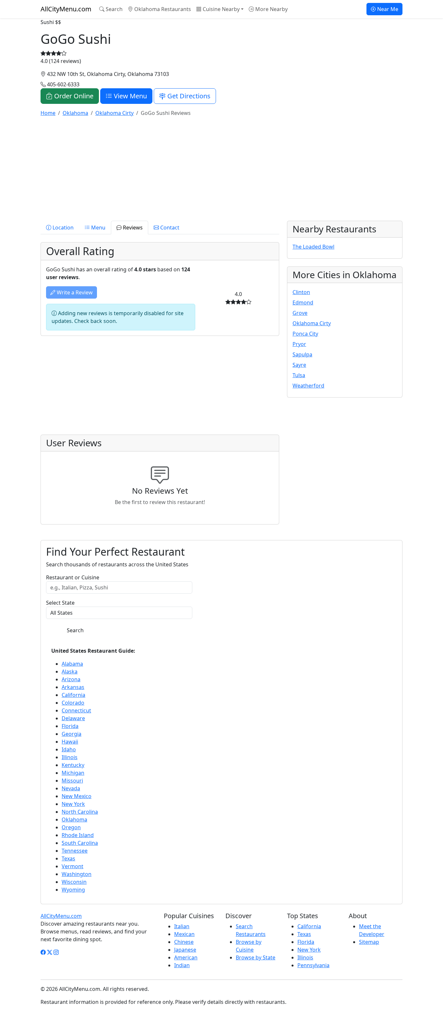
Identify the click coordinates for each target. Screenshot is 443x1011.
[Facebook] (43, 952)
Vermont (72, 866)
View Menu (129, 96)
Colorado (73, 702)
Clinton (301, 292)
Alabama (72, 663)
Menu (97, 227)
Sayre (299, 364)
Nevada (71, 788)
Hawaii (70, 741)
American (186, 957)
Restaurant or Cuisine (72, 577)
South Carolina (80, 842)
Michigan (73, 772)
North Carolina (80, 811)
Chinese (184, 941)
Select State (60, 602)
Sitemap (369, 941)
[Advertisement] (221, 167)
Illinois (70, 757)
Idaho (69, 749)
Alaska (70, 671)
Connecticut (76, 710)
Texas (68, 858)
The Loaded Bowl (313, 246)
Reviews (132, 227)
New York (73, 804)
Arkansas (73, 687)
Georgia (71, 733)
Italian (181, 926)
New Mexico (76, 796)
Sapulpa (302, 354)
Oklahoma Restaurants (162, 9)
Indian (182, 965)
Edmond (303, 302)
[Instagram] (56, 952)
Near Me (387, 9)
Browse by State (255, 957)
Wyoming (73, 889)
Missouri (72, 780)
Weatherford (308, 385)
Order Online (73, 96)
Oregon (71, 827)
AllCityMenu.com (66, 9)
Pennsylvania (313, 965)
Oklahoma (74, 819)
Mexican (184, 934)
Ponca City (305, 333)
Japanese (185, 949)
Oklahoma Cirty (312, 323)
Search (113, 9)
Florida (70, 726)
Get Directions (188, 96)
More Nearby (271, 9)
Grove (300, 312)
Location (62, 227)
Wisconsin (74, 881)
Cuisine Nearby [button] (220, 9)
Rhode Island (78, 835)
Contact (169, 227)
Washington (76, 874)
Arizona (71, 679)
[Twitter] (49, 952)
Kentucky (73, 765)
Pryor (299, 344)
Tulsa (299, 375)
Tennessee (75, 850)
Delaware (73, 718)
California (73, 694)
